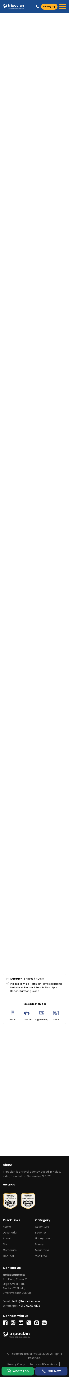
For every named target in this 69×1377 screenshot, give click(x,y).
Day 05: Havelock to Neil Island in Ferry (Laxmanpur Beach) (30, 615)
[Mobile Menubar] (62, 6)
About (7, 1238)
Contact (8, 1256)
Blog (5, 1244)
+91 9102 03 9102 (37, 6)
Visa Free (41, 1256)
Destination (10, 1232)
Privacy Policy (16, 1364)
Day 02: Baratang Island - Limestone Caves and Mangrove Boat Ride (26, 547)
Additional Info (14, 263)
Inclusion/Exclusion (46, 255)
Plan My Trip (49, 6)
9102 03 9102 (26, 233)
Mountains (42, 1250)
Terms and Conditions (44, 1364)
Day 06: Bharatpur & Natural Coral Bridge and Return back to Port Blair (29, 635)
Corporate (10, 1250)
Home (7, 1227)
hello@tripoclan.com (32, 237)
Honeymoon (43, 1238)
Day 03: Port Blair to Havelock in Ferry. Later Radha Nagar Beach (31, 567)
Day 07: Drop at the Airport (27, 652)
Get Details (50, 1146)
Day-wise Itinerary (16, 255)
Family (39, 1244)
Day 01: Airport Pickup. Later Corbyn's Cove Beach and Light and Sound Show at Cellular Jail (31, 525)
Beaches (41, 1232)
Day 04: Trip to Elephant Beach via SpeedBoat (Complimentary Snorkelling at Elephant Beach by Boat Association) (30, 591)
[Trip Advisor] (10, 1199)
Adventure (42, 1227)
